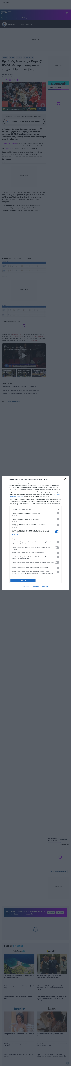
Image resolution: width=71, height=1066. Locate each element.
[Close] (65, 479)
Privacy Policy (45, 586)
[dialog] (35, 533)
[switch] (57, 513)
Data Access (35, 586)
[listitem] (35, 509)
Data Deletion (25, 586)
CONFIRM (23, 580)
